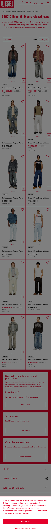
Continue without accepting (25, 528)
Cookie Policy (23, 513)
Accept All (25, 521)
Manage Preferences (29, 511)
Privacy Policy (8, 513)
